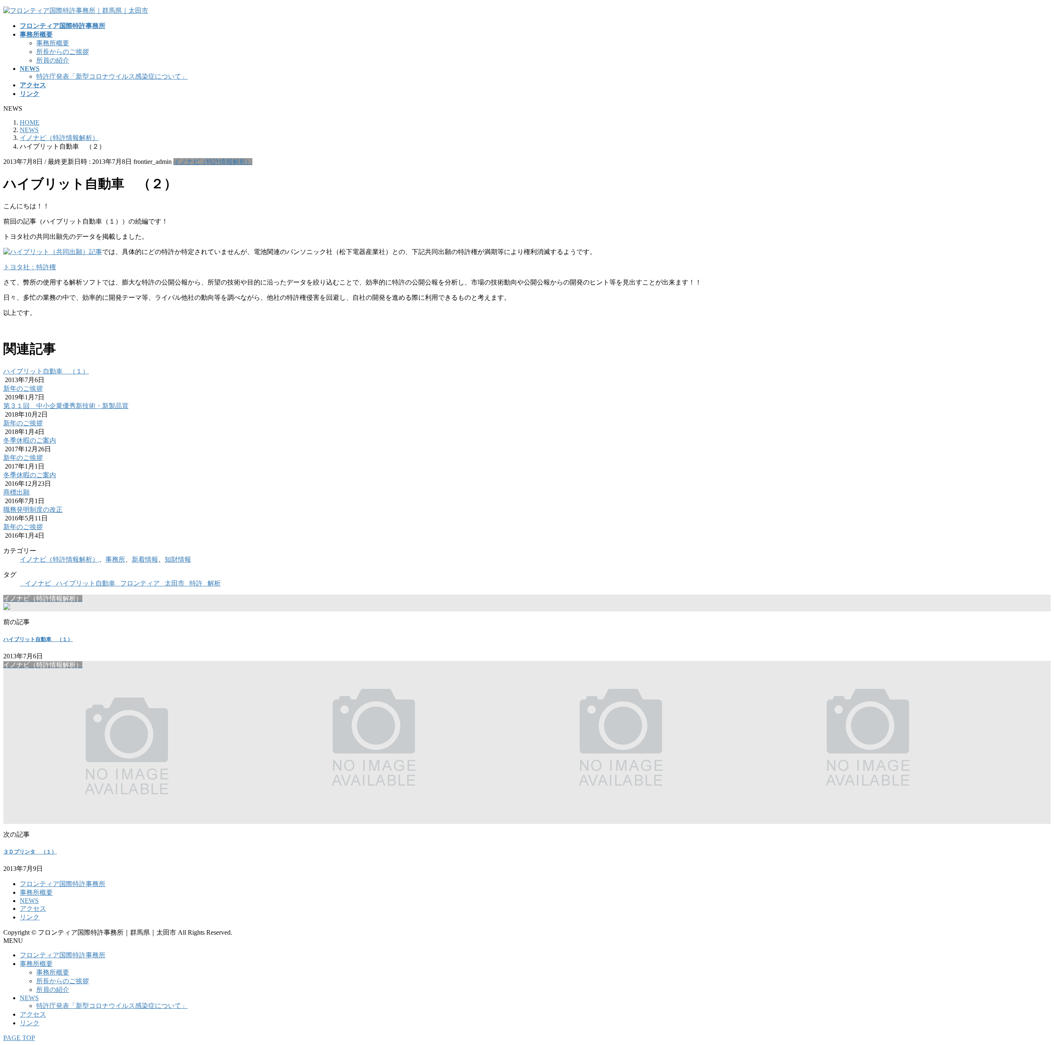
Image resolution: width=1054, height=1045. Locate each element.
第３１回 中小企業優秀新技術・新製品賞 (65, 405)
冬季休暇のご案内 (29, 440)
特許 (196, 583)
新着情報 (145, 559)
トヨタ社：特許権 (29, 267)
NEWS (29, 900)
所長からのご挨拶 (62, 51)
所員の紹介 (52, 60)
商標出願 (16, 492)
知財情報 (178, 559)
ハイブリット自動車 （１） (46, 371)
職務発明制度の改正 (33, 509)
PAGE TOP (19, 1037)
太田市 (174, 583)
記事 (95, 251)
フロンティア (140, 583)
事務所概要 (52, 43)
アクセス (33, 908)
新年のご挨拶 (23, 388)
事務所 (115, 559)
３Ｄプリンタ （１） (30, 852)
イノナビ (38, 583)
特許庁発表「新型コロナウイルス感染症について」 (112, 76)
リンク (30, 917)
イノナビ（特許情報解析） (212, 161)
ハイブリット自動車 (85, 583)
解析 (214, 583)
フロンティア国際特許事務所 (62, 883)
